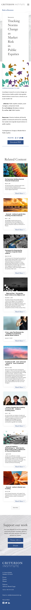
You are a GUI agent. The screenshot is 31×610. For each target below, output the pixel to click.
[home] (13, 4)
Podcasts (5, 584)
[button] (27, 4)
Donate (15, 546)
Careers (5, 579)
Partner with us (15, 540)
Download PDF (15, 142)
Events (4, 577)
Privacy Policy (6, 599)
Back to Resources (8, 10)
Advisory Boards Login (9, 586)
